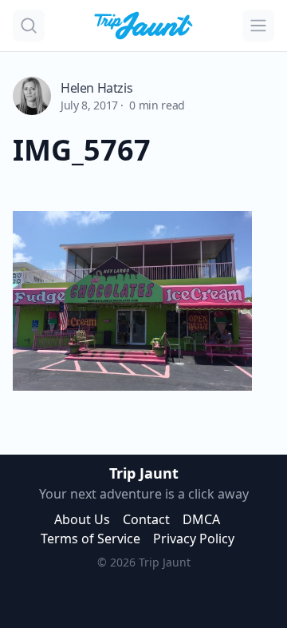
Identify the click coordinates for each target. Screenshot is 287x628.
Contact (146, 519)
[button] (29, 26)
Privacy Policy (193, 538)
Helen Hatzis (96, 88)
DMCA (201, 519)
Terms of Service (90, 538)
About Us (82, 519)
